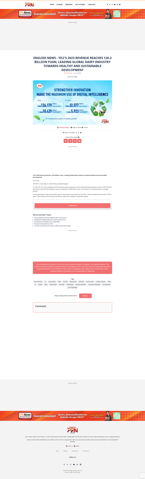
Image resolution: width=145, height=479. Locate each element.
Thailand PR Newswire (94, 284)
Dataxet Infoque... (64, 128)
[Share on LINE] (80, 132)
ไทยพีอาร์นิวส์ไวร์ (73, 281)
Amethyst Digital (76, 472)
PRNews (40, 284)
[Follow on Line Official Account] (119, 4)
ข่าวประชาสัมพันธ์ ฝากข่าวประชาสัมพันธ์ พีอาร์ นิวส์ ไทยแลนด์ (50, 218)
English (77, 446)
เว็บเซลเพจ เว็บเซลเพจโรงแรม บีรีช (43, 224)
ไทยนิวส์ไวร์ (65, 281)
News (109, 281)
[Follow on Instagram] (112, 4)
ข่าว (45, 281)
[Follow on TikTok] (117, 4)
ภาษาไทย (69, 446)
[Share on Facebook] (76, 132)
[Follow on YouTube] (114, 4)
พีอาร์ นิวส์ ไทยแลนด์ (38, 281)
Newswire (68, 5)
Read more (73, 206)
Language (91, 5)
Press (46, 284)
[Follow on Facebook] (107, 4)
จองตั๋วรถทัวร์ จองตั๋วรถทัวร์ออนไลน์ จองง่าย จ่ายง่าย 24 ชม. (50, 220)
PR (35, 284)
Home (52, 5)
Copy (86, 295)
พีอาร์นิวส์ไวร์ (81, 281)
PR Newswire (70, 284)
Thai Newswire (106, 284)
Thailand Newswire (80, 284)
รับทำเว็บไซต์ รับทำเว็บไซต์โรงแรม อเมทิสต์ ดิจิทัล (47, 222)
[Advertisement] (72, 36)
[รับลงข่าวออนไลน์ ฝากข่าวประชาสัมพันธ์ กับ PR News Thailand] (72, 14)
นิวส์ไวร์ (59, 281)
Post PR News (80, 5)
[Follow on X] (109, 4)
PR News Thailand (100, 281)
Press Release (53, 284)
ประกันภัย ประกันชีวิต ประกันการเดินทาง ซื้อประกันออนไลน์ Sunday (52, 226)
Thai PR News (70, 470)
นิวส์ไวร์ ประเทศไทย (90, 281)
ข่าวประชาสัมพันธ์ (52, 281)
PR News (59, 5)
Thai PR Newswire (72, 287)
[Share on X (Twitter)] (78, 132)
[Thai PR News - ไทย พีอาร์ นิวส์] (29, 5)
